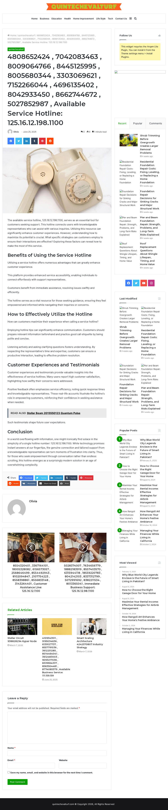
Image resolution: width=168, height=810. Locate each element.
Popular (137, 123)
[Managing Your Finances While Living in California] (129, 536)
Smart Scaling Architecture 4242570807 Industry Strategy (90, 643)
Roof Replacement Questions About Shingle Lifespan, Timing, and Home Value (148, 254)
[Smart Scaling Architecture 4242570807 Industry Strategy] (91, 626)
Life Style (100, 18)
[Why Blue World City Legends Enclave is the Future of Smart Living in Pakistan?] (129, 448)
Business (44, 18)
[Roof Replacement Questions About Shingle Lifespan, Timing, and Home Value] (129, 252)
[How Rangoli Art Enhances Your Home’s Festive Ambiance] (129, 517)
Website (63, 760)
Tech (110, 18)
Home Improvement (83, 18)
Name (11, 748)
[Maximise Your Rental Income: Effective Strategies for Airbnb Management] (129, 494)
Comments (155, 123)
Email (11, 760)
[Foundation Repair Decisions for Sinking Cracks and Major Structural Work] (129, 198)
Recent (122, 123)
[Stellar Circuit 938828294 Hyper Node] (22, 626)
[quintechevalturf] (84, 6)
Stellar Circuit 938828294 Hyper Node (22, 640)
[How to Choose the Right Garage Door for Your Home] (129, 471)
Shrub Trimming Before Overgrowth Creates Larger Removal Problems (129, 337)
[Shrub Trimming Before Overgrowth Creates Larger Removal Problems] (129, 140)
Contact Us (121, 18)
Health (67, 18)
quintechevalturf (26, 35)
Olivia (16, 132)
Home (34, 18)
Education (57, 18)
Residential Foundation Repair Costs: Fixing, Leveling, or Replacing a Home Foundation (149, 172)
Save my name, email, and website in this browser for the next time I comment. (51, 772)
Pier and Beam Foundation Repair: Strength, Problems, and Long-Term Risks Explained (150, 398)
